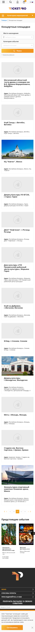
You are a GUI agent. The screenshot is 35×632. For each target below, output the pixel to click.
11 (17, 511)
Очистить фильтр (8, 55)
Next (33, 533)
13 (25, 511)
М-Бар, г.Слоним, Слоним (15, 341)
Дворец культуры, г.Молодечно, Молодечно (16, 379)
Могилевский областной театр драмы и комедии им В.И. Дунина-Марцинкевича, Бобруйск (17, 83)
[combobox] (17, 37)
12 (21, 511)
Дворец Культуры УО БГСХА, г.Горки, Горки (17, 195)
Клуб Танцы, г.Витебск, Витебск (14, 123)
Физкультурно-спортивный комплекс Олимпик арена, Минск (16, 489)
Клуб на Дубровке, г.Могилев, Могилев (13, 307)
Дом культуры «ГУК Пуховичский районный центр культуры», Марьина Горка (16, 268)
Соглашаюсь (12, 627)
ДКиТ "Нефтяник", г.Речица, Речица (17, 231)
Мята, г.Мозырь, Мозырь (15, 415)
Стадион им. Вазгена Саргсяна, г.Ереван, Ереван (16, 449)
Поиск (19, 51)
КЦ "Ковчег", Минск (13, 161)
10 (14, 511)
